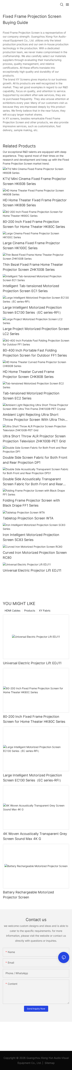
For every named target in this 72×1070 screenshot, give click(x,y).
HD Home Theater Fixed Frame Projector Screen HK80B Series (35, 202)
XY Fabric (45, 610)
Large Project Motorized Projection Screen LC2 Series (36, 331)
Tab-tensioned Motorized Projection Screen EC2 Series (31, 395)
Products (29, 610)
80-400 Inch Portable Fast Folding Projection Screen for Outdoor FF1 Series (35, 352)
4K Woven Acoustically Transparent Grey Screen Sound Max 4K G (35, 836)
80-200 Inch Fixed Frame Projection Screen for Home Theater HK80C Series (34, 224)
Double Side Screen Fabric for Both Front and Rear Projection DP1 (35, 460)
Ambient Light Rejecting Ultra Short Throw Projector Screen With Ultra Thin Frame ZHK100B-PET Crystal (34, 417)
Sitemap (49, 1062)
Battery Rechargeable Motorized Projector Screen (28, 894)
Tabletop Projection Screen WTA (28, 518)
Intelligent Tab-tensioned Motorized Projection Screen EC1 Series (31, 288)
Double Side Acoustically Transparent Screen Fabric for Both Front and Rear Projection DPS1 (33, 482)
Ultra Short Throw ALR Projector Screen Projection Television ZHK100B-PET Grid (34, 438)
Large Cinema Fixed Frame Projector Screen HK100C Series (31, 245)
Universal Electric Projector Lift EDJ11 (32, 570)
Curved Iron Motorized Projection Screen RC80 (35, 555)
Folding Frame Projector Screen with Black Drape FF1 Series (31, 502)
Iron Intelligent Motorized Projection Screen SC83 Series (31, 537)
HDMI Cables (12, 610)
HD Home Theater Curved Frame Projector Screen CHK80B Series (28, 374)
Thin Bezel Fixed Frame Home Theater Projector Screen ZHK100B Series (33, 267)
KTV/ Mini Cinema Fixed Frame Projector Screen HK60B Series (34, 181)
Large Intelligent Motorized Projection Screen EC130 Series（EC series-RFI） (33, 309)
